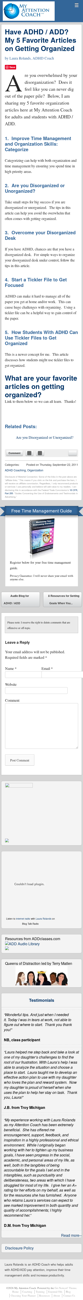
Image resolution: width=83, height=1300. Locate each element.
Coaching (27, 1291)
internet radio (23, 918)
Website (11, 684)
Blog (68, 1291)
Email (47, 668)
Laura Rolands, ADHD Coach (31, 58)
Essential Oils (55, 1291)
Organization (35, 470)
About (56, 1295)
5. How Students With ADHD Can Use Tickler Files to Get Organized (41, 337)
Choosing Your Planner (23, 1295)
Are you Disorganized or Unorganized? (44, 437)
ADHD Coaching (15, 470)
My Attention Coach (19, 20)
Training (40, 1291)
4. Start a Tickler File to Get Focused (36, 282)
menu (76, 5)
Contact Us (69, 1295)
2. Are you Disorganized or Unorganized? (35, 188)
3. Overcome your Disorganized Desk (40, 235)
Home (15, 1291)
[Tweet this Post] (40, 453)
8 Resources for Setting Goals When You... (63, 600)
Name (11, 668)
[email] (72, 453)
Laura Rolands (43, 918)
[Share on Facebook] (29, 453)
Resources (44, 1295)
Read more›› (71, 1235)
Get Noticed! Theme (65, 1288)
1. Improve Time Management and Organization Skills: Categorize (38, 144)
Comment (15, 453)
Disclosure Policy (19, 1248)
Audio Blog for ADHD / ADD (16, 599)
